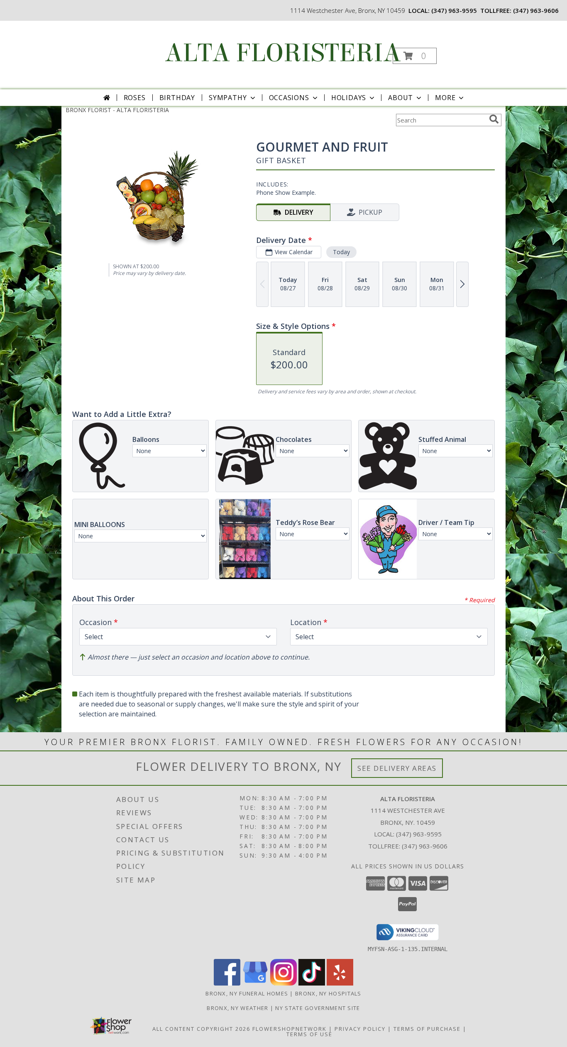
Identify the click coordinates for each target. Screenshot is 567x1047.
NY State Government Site (317, 1008)
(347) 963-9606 (536, 10)
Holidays (348, 97)
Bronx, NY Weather (237, 1008)
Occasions (289, 97)
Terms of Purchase (427, 1028)
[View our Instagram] (283, 983)
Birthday (177, 97)
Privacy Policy (360, 1028)
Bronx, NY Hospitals (328, 993)
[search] (494, 119)
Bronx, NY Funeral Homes (246, 993)
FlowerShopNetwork (289, 1028)
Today (341, 252)
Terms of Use (309, 1034)
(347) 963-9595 (454, 10)
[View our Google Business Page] (255, 983)
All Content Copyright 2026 (201, 1028)
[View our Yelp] (340, 983)
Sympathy (228, 97)
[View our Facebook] (227, 983)
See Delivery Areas (397, 768)
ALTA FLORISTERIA (283, 53)
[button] (415, 56)
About (400, 97)
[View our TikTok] (311, 983)
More (445, 97)
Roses (135, 97)
